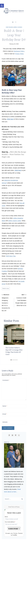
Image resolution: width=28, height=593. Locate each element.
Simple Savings (18, 27)
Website (5, 422)
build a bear (6, 288)
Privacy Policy (19, 53)
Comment (5, 380)
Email (4, 414)
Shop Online (9, 27)
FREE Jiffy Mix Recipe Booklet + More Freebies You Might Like (14, 154)
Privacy (18, 506)
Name (4, 406)
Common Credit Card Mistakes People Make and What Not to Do (20, 300)
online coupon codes (14, 220)
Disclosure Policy (19, 51)
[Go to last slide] (6, 341)
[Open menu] (12, 22)
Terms (13, 506)
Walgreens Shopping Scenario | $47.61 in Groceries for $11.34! (6, 302)
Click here (10, 119)
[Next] (22, 341)
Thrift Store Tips (11, 256)
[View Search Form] (16, 22)
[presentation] (14, 334)
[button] (2, 6)
